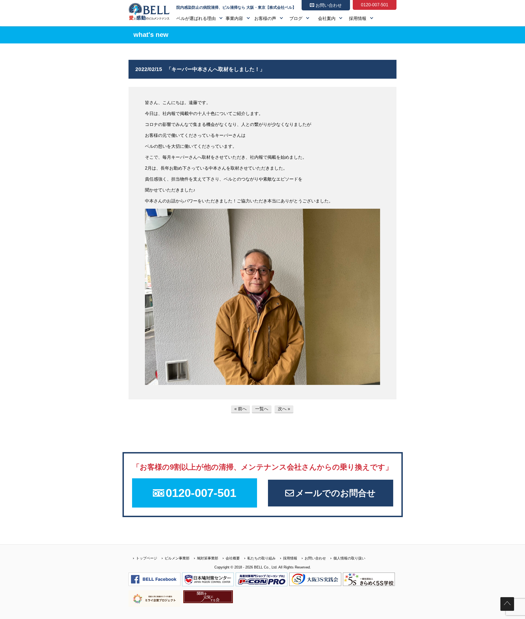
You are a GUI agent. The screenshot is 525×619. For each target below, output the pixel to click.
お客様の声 (265, 18)
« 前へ (240, 408)
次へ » (284, 408)
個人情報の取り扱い (349, 558)
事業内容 (234, 18)
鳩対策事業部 (207, 558)
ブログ (295, 18)
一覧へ (261, 408)
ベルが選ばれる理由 (196, 18)
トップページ (146, 558)
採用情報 (357, 18)
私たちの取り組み (261, 558)
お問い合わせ (315, 558)
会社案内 (327, 18)
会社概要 (233, 558)
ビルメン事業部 (177, 558)
